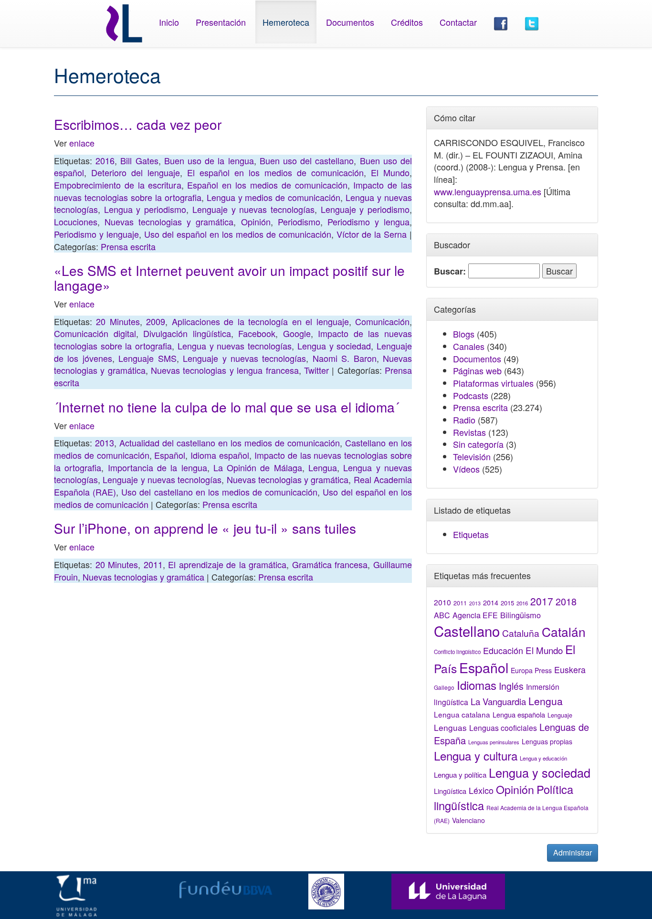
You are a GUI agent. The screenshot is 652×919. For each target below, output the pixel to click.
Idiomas (476, 684)
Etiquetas (471, 534)
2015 (507, 602)
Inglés (511, 686)
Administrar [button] (572, 852)
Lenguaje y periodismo (365, 209)
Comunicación (382, 321)
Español (169, 455)
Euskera (570, 670)
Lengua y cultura (475, 755)
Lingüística (450, 791)
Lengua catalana (462, 714)
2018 (566, 601)
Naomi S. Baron (345, 358)
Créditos (407, 22)
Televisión (472, 456)
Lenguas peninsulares (493, 742)
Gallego (444, 687)
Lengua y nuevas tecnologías (235, 345)
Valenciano (468, 820)
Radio (464, 419)
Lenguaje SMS (147, 358)
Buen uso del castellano (307, 160)
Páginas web (477, 370)
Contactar (458, 22)
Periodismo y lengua (368, 221)
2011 (153, 564)
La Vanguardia (498, 701)
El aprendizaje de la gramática (227, 564)
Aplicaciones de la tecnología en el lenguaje (260, 321)
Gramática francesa (330, 564)
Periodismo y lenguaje (96, 234)
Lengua (322, 467)
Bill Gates (139, 160)
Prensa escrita (128, 246)
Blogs (463, 333)
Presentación (221, 22)
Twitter (316, 370)
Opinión (256, 221)
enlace (82, 143)
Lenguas (450, 727)
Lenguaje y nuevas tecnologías (253, 209)
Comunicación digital (95, 333)
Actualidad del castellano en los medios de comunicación (229, 442)
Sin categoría (478, 444)
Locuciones (75, 221)
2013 (104, 442)
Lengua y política (460, 775)
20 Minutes (117, 321)
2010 (442, 602)
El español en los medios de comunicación (275, 172)
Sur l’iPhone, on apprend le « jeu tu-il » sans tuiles (205, 528)
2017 (541, 601)
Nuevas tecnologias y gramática (169, 221)
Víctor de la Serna (372, 234)
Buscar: (450, 271)
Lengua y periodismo (145, 209)
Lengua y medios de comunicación (274, 197)
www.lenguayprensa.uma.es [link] (487, 191)
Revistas (469, 432)
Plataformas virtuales (493, 383)
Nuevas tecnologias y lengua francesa (224, 370)
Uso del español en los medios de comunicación (237, 234)
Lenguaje (559, 715)
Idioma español (219, 455)
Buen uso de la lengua (209, 160)
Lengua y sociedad (334, 345)
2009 (155, 321)
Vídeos (466, 469)
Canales (468, 346)
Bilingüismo (520, 615)
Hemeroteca (286, 22)
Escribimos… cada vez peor (137, 124)
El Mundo (390, 172)
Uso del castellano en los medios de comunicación (219, 492)
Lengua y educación (543, 758)
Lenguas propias (547, 741)
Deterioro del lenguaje (135, 172)
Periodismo (299, 221)
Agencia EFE (475, 615)
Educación (503, 650)
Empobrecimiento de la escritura (117, 185)
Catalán (564, 631)
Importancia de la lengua (157, 467)
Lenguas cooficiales (503, 727)
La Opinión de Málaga (257, 467)
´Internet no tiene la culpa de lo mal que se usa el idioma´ (226, 406)
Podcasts (470, 395)
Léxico (481, 790)
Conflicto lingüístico (457, 651)
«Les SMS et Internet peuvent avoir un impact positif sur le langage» (229, 278)
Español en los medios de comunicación (267, 185)
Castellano (467, 631)
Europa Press (531, 670)
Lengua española (519, 714)
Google (297, 333)
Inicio (169, 22)
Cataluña (520, 632)
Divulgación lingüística (187, 333)
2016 (105, 160)
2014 (490, 602)
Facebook (256, 333)
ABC (442, 615)
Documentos (350, 22)
